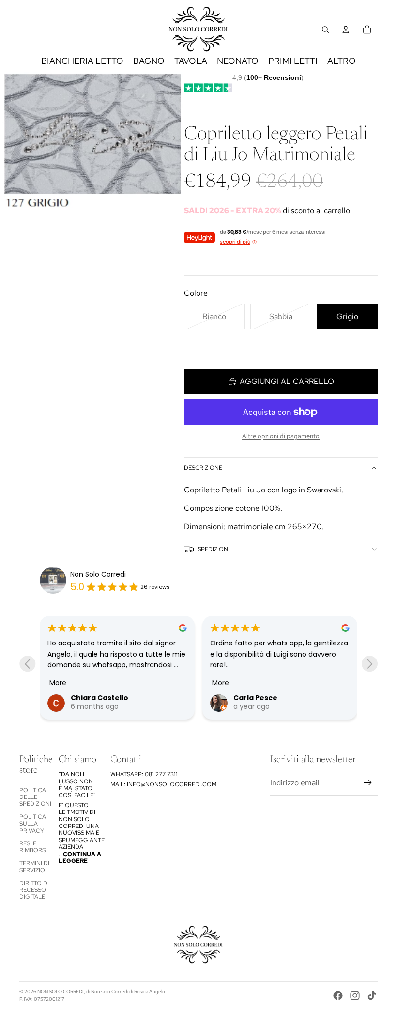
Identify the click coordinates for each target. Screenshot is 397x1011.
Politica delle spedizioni (35, 797)
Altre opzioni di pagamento (281, 435)
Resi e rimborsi (33, 847)
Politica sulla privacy (32, 824)
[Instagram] (355, 995)
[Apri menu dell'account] (345, 29)
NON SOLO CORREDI (60, 991)
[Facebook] (338, 995)
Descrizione (203, 468)
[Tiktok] (372, 995)
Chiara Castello (99, 697)
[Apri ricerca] (325, 29)
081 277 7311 (161, 774)
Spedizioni (213, 549)
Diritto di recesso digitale (34, 890)
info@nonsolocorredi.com (171, 784)
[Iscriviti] (368, 783)
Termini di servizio (34, 866)
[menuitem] (341, 61)
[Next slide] (370, 664)
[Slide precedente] (8, 140)
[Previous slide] (27, 664)
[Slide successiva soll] (176, 140)
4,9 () (268, 77)
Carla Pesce (255, 697)
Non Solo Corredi (98, 574)
